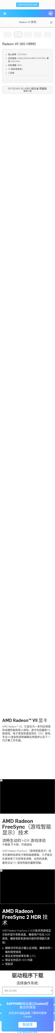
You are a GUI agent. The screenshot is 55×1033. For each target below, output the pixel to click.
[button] (4, 13)
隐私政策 (25, 1013)
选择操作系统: (28, 983)
